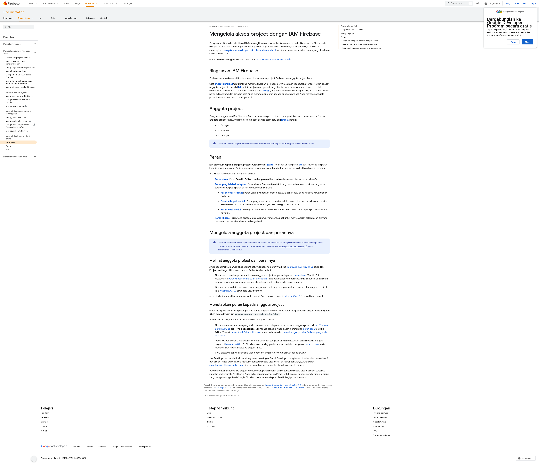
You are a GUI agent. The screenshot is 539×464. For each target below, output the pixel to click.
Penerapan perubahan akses (291, 246)
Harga (77, 3)
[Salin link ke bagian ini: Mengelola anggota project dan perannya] (296, 233)
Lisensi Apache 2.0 (223, 388)
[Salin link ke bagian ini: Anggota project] (246, 109)
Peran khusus (222, 218)
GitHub (44, 431)
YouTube (210, 426)
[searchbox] (18, 27)
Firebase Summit (214, 417)
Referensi (90, 18)
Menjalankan (49, 3)
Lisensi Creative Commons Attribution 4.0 (283, 385)
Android (76, 446)
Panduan (45, 413)
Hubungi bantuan (380, 413)
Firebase (213, 26)
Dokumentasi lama (381, 435)
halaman (226, 290)
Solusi (66, 3)
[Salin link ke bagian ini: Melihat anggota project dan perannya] (277, 260)
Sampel (44, 422)
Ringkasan (8, 18)
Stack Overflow (380, 417)
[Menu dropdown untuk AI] (44, 18)
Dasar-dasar (24, 18)
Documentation (13, 12)
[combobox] (459, 3)
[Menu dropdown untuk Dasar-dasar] (33, 18)
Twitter (210, 422)
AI (40, 18)
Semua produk (144, 446)
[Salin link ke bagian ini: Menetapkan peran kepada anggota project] (286, 305)
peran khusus (312, 344)
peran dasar (300, 275)
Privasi (57, 458)
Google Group (379, 422)
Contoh (103, 18)
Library (44, 426)
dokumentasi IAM (272, 59)
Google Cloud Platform (122, 446)
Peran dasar (221, 179)
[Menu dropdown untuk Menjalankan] (58, 3)
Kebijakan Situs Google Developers (289, 388)
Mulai (527, 42)
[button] (16, 44)
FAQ (375, 431)
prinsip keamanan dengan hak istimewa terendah (248, 50)
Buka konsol (520, 3)
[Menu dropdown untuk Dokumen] (97, 3)
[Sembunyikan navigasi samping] (34, 459)
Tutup (513, 42)
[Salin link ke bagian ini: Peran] (224, 157)
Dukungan (127, 3)
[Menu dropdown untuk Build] (37, 3)
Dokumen (89, 3)
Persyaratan (46, 458)
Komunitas (109, 3)
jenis (283, 119)
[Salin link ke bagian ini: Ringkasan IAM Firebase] (261, 71)
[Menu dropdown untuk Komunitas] (117, 3)
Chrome (89, 446)
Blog (508, 3)
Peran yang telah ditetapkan (230, 184)
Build (31, 3)
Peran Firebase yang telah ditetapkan (247, 278)
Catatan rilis (378, 426)
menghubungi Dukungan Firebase (226, 365)
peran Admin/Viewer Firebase (246, 332)
